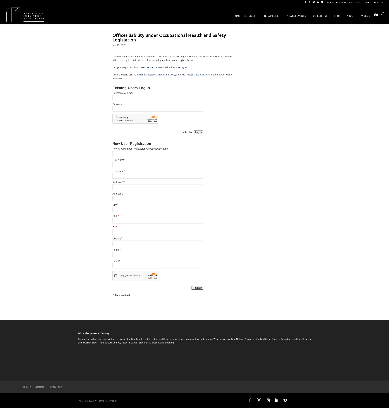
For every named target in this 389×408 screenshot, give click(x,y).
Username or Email (122, 93)
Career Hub (320, 16)
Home (237, 16)
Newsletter (354, 2)
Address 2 (117, 193)
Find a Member (271, 16)
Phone (116, 250)
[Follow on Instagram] (267, 400)
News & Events (296, 16)
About (351, 16)
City (115, 205)
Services (250, 16)
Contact (367, 2)
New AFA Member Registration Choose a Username (141, 148)
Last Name (119, 171)
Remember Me (185, 132)
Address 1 (118, 182)
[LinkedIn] (318, 3)
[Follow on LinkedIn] (276, 400)
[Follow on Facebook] (250, 400)
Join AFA (27, 387)
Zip (114, 227)
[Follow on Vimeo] (285, 400)
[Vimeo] (322, 3)
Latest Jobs (40, 387)
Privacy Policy (55, 387)
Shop (337, 16)
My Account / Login (336, 2)
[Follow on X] (259, 400)
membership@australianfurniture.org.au (167, 67)
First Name (119, 160)
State (115, 216)
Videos (365, 16)
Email (116, 261)
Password (117, 104)
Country (117, 238)
